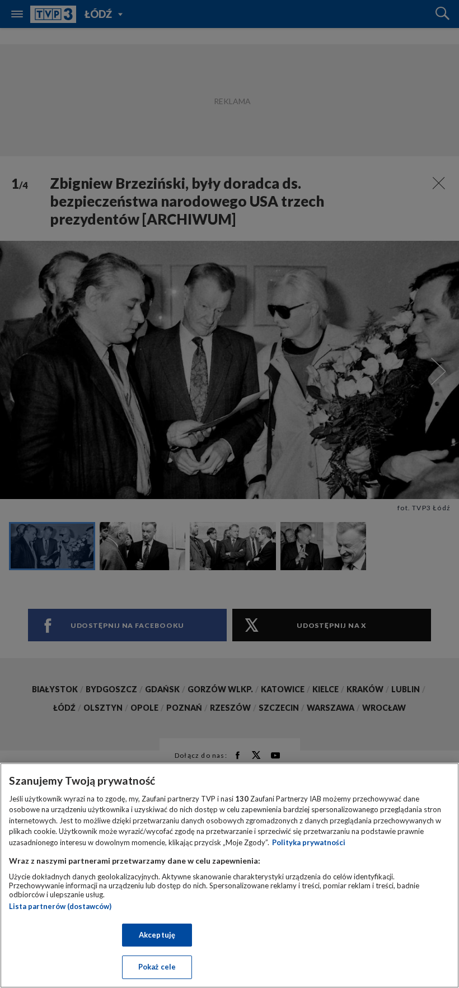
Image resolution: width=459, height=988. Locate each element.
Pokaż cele (157, 966)
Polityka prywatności (308, 842)
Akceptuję (157, 934)
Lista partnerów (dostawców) (60, 906)
